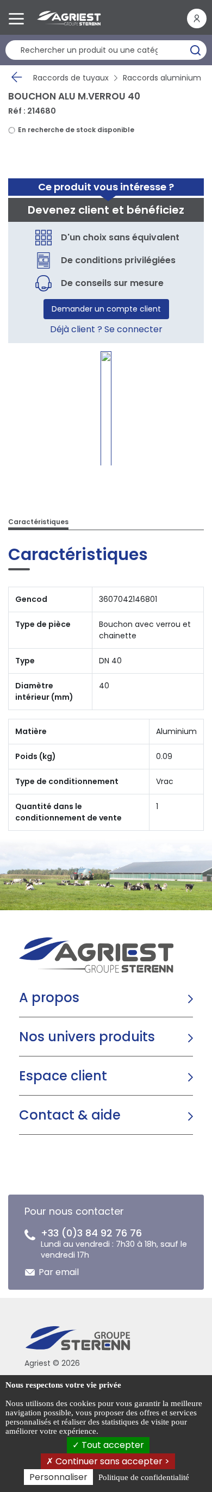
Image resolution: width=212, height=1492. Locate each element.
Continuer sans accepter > (111, 1461)
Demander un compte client (106, 308)
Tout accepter (111, 1445)
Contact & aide (70, 1115)
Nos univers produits (87, 1037)
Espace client (63, 1076)
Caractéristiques (38, 521)
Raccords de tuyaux (71, 77)
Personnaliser (58, 1477)
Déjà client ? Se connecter (106, 329)
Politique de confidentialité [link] (143, 1477)
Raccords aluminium (162, 77)
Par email (59, 1272)
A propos (49, 997)
